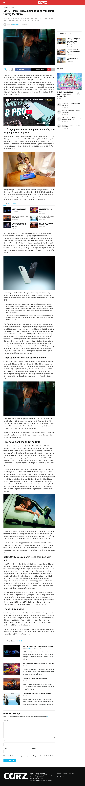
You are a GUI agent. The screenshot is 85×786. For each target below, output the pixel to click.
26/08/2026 (15, 211)
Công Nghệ (11, 7)
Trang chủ (5, 7)
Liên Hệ (59, 773)
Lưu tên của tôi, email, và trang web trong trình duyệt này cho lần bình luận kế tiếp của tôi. (29, 756)
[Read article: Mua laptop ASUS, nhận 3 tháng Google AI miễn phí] (7, 210)
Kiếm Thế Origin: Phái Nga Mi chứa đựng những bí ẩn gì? (65, 94)
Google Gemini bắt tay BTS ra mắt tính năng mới (37, 693)
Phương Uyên (30, 680)
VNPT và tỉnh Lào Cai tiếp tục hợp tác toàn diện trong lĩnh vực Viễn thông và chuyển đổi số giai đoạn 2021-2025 (74, 41)
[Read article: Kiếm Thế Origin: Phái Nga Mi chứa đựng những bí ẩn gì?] (69, 81)
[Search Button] (81, 2)
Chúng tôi (65, 773)
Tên (5, 741)
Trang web (33, 748)
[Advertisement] (69, 17)
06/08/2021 (70, 46)
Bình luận (6, 720)
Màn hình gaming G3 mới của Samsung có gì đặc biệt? (46, 209)
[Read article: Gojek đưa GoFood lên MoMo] (61, 60)
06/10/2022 (24, 24)
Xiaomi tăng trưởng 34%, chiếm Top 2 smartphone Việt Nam (19, 224)
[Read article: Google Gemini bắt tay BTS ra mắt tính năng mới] (34, 218)
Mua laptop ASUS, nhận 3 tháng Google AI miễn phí (38, 646)
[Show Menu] (4, 2)
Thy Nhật (29, 648)
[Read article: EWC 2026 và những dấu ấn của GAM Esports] (34, 225)
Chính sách (71, 773)
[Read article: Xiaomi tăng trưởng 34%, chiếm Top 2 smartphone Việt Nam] (7, 225)
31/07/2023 (70, 61)
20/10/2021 (70, 54)
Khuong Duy (15, 24)
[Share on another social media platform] (53, 69)
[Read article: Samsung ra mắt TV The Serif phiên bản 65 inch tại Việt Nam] (61, 52)
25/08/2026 (42, 226)
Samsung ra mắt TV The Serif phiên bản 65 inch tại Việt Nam (73, 51)
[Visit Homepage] (42, 2)
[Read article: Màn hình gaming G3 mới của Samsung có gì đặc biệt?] (34, 210)
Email (5, 748)
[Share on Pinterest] (49, 69)
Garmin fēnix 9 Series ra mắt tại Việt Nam (35, 678)
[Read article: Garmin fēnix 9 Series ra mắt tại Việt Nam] (7, 218)
